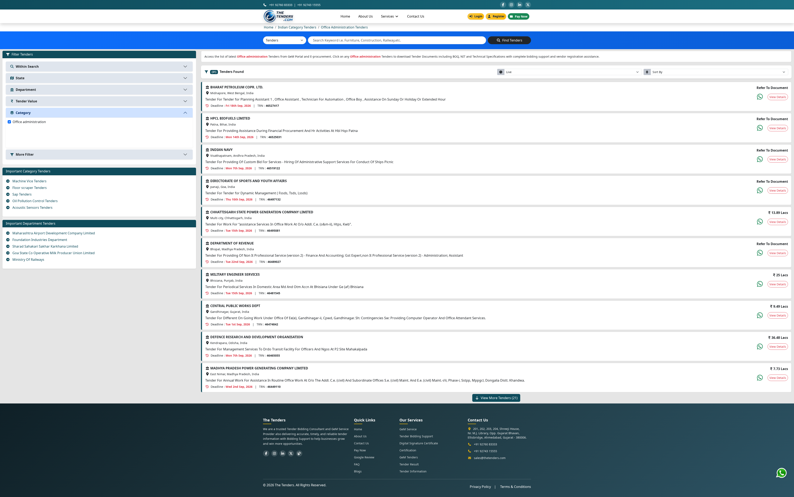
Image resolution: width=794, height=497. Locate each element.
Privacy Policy (480, 486)
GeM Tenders (408, 457)
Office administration (29, 122)
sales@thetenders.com (490, 458)
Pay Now (521, 16)
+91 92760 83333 (280, 5)
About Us (365, 16)
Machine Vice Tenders (29, 181)
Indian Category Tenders (297, 27)
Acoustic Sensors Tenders (32, 207)
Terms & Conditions (515, 486)
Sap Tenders (22, 194)
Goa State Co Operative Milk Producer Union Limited (53, 253)
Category (23, 112)
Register (499, 16)
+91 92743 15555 (308, 5)
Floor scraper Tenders (29, 187)
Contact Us (415, 16)
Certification (407, 450)
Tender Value (26, 101)
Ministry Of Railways (28, 259)
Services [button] (388, 16)
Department (26, 89)
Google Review (364, 457)
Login (478, 16)
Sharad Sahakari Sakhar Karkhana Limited (45, 246)
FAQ (357, 464)
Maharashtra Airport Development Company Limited (53, 233)
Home (345, 16)
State (20, 78)
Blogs (358, 471)
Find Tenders (511, 40)
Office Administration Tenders (344, 27)
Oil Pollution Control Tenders (35, 201)
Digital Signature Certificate (418, 443)
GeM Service (408, 429)
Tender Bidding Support (416, 436)
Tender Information (413, 471)
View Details (777, 97)
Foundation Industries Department (39, 239)
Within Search (27, 66)
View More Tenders (499, 398)
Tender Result (409, 464)
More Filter (25, 154)
